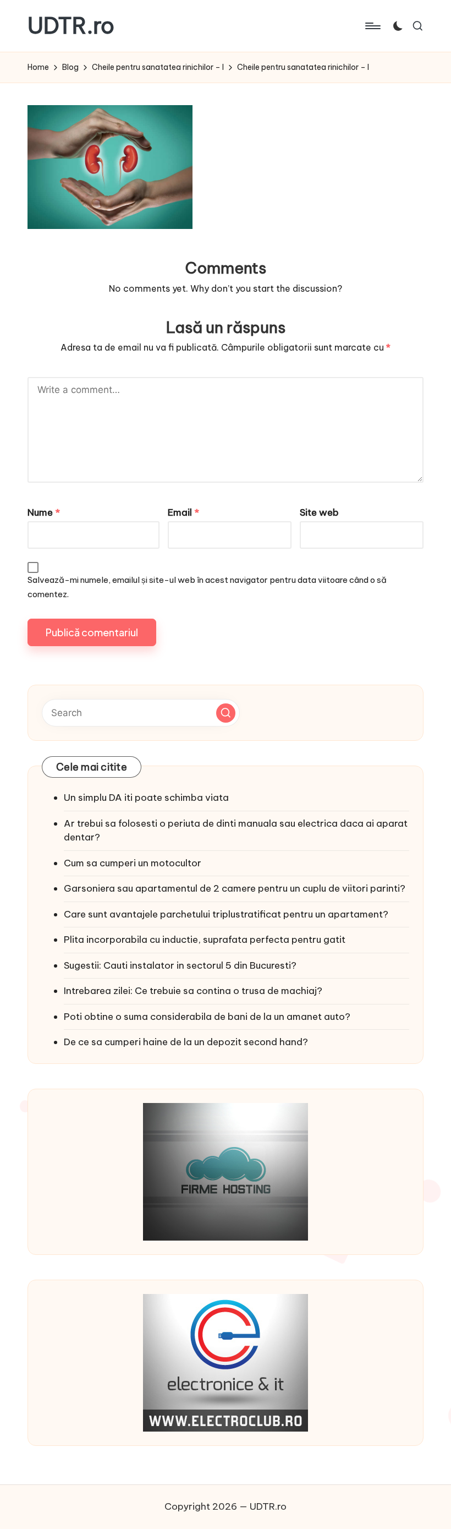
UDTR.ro (71, 26)
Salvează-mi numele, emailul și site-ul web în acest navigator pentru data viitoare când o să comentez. (207, 587)
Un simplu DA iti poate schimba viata (146, 797)
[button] (225, 713)
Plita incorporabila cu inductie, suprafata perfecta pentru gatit (204, 939)
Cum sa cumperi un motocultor (132, 863)
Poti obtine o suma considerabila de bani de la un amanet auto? (207, 1017)
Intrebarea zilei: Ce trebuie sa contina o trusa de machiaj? (193, 991)
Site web (319, 512)
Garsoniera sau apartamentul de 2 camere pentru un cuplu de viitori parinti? (234, 888)
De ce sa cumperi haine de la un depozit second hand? (186, 1042)
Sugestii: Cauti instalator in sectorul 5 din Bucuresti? (180, 965)
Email (183, 512)
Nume (44, 512)
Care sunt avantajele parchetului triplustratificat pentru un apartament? (226, 914)
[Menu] (372, 26)
